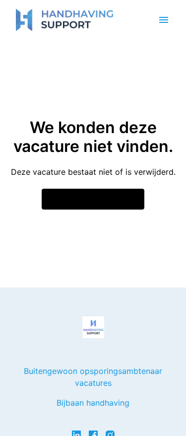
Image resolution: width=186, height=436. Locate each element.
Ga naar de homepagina (93, 199)
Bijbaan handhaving (93, 403)
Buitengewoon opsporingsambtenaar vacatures (93, 377)
